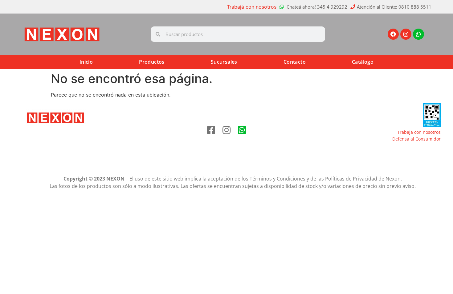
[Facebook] (393, 34)
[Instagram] (405, 34)
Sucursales (224, 61)
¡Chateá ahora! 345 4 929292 (316, 7)
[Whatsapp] (418, 34)
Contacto (295, 61)
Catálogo (362, 61)
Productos (152, 61)
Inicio (86, 61)
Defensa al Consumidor (416, 139)
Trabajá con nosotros (251, 7)
